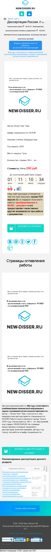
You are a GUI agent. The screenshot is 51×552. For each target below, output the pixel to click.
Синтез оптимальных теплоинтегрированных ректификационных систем (12, 494)
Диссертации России (22, 22)
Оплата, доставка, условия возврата (25, 533)
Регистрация (29, 13)
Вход (21, 13)
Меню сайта (13, 18)
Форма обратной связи (25, 509)
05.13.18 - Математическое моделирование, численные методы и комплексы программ (25, 35)
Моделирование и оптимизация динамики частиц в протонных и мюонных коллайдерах (14, 488)
